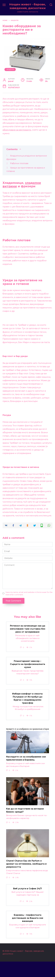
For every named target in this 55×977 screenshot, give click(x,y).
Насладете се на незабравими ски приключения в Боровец (26, 758)
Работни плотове (19, 163)
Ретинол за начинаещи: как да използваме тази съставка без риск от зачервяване (27, 629)
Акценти (10, 69)
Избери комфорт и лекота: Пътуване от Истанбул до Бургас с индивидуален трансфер (27, 698)
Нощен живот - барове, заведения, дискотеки (27, 6)
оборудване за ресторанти (17, 130)
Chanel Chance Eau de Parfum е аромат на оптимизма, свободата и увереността (26, 864)
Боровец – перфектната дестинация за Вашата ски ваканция (27, 918)
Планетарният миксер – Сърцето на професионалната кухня (27, 664)
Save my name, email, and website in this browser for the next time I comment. (29, 593)
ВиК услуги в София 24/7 (27, 888)
